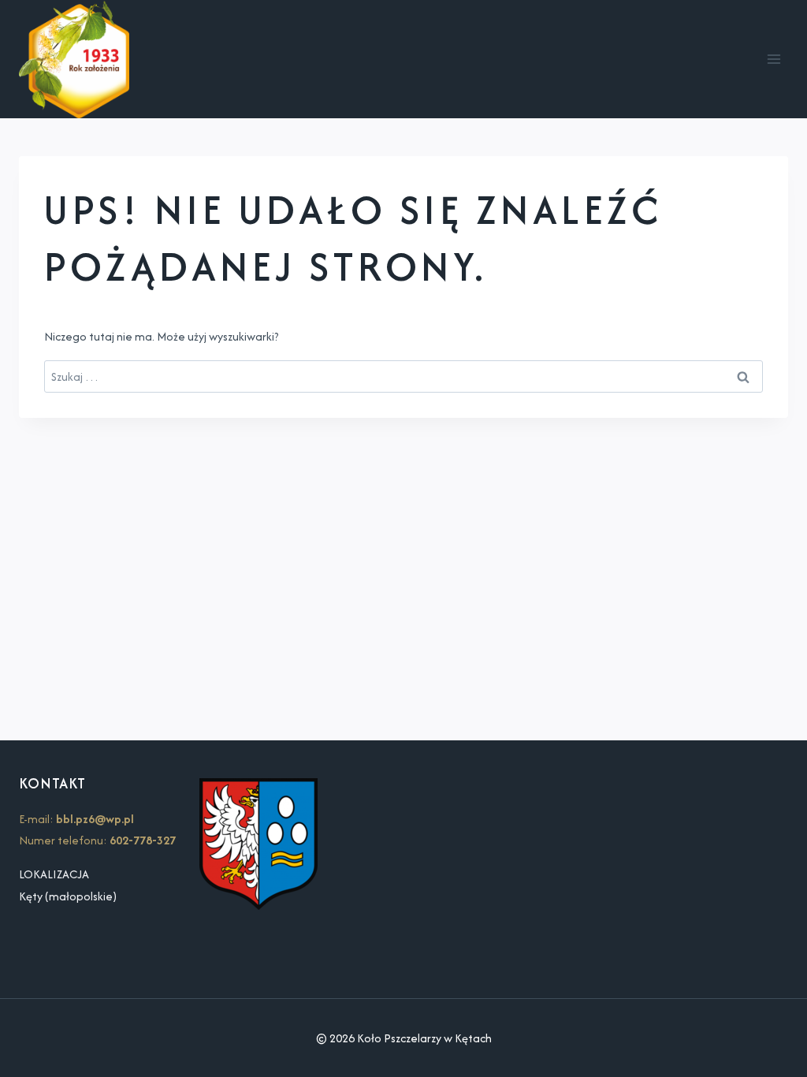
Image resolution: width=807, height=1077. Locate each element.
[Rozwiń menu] (773, 59)
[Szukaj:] (403, 376)
